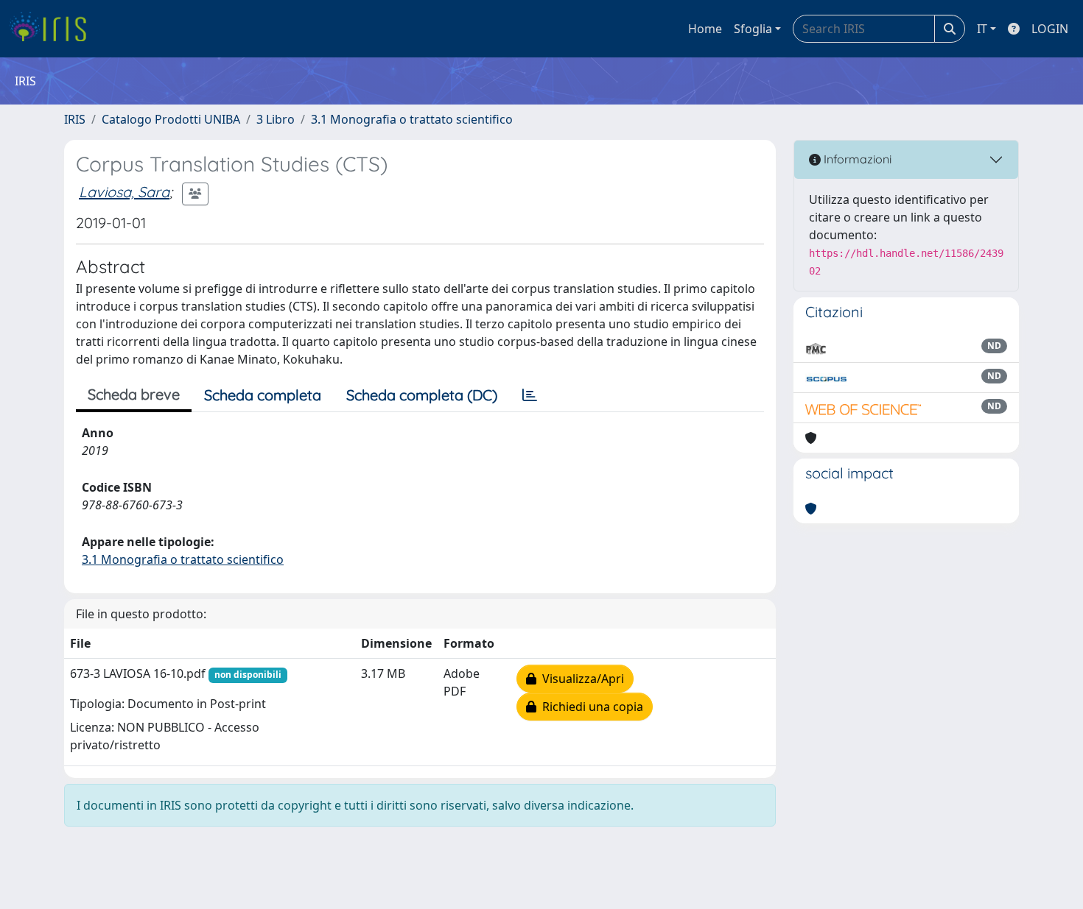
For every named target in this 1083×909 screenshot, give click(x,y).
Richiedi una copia (589, 706)
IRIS (74, 119)
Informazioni (856, 159)
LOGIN (1049, 29)
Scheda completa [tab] (262, 395)
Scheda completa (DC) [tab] (421, 395)
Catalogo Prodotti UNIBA (171, 119)
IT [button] (982, 29)
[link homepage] (53, 29)
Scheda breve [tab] (134, 394)
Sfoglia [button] (753, 29)
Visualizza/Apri (580, 679)
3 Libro (275, 119)
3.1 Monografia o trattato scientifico (412, 119)
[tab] (530, 395)
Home (705, 29)
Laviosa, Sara (124, 192)
